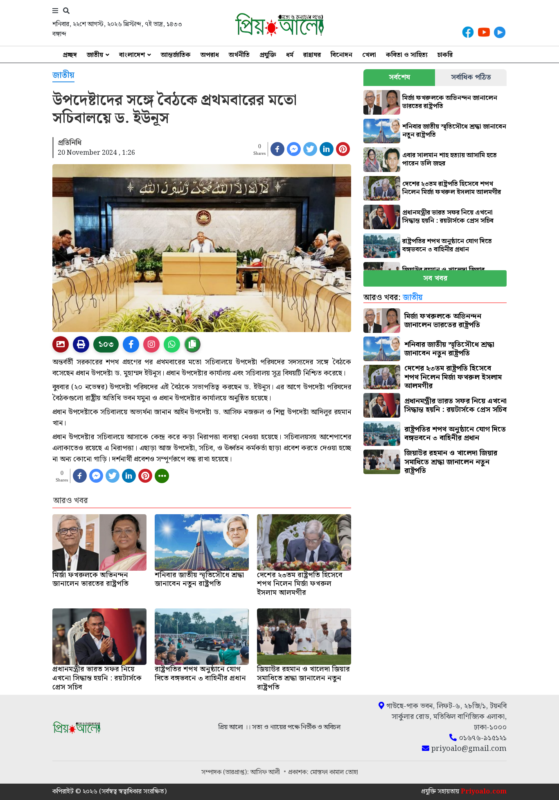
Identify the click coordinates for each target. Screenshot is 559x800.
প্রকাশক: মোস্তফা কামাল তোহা (323, 772)
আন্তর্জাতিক (176, 55)
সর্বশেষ (399, 77)
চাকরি (445, 55)
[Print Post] (60, 344)
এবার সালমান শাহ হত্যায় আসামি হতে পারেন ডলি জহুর (449, 159)
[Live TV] (500, 32)
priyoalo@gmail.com (468, 749)
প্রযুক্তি (267, 55)
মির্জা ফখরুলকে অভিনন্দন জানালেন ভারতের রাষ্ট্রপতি (449, 102)
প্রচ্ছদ (70, 55)
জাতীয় (95, 55)
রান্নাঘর (312, 55)
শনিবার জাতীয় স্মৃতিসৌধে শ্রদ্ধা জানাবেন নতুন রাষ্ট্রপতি (454, 131)
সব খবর (435, 278)
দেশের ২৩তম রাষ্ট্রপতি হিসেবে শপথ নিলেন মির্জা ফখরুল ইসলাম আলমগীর (451, 188)
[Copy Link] (192, 344)
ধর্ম (289, 55)
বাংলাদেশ (132, 55)
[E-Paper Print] (81, 344)
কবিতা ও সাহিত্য (407, 55)
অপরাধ (210, 55)
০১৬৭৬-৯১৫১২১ (482, 738)
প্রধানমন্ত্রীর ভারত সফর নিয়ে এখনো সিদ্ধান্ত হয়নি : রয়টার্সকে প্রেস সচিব (448, 217)
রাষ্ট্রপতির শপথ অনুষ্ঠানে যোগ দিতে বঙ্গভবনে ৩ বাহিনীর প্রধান (447, 245)
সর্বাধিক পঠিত (471, 77)
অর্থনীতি (239, 55)
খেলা (369, 55)
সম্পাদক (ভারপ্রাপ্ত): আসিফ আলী (241, 772)
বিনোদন (341, 55)
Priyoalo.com (484, 791)
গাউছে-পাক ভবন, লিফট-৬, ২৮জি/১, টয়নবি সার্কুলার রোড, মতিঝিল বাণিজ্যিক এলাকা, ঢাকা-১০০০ (445, 717)
